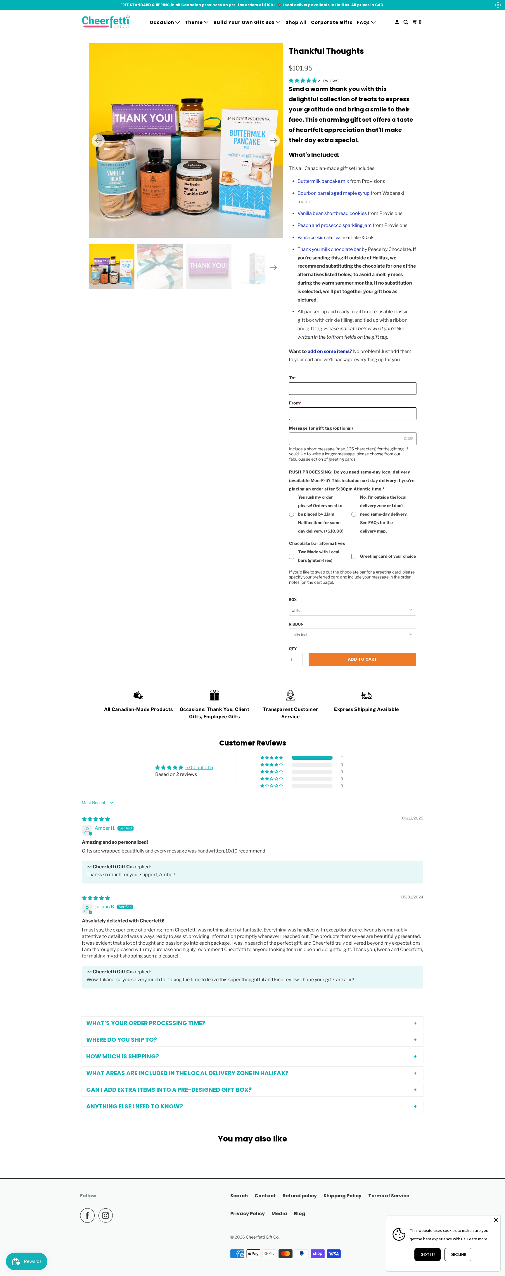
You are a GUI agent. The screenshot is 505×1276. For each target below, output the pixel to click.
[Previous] (98, 140)
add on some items (329, 351)
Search (239, 1195)
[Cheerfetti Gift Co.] (106, 22)
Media (279, 1213)
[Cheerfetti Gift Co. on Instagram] (107, 1215)
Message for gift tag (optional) (321, 428)
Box (293, 599)
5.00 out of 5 (199, 767)
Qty (293, 648)
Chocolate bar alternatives (317, 543)
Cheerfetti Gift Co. (262, 1236)
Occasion (162, 22)
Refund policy (300, 1195)
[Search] (406, 22)
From (295, 402)
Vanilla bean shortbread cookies (332, 213)
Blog (299, 1213)
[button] (303, 80)
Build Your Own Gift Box (245, 22)
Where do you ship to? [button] (121, 1040)
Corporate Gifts (332, 22)
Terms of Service (388, 1195)
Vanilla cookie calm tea (319, 237)
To (292, 377)
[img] (96, 819)
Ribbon (296, 624)
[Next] (273, 140)
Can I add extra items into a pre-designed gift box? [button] (169, 1090)
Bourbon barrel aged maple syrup (334, 193)
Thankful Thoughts (326, 51)
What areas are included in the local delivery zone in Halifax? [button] (187, 1073)
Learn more (477, 1238)
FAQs (364, 22)
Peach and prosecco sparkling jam (335, 225)
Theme (194, 22)
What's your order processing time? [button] (145, 1023)
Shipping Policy (343, 1195)
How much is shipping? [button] (122, 1056)
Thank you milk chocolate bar (329, 249)
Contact (265, 1195)
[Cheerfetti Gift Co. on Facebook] (89, 1215)
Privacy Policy (247, 1213)
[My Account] (398, 22)
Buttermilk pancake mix (323, 181)
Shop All (296, 22)
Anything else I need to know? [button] (134, 1106)
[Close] (496, 1220)
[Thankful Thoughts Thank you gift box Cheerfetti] (186, 140)
